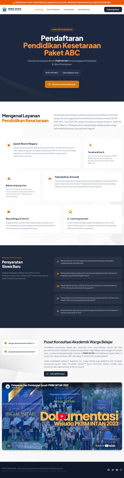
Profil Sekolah (53, 9)
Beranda (39, 9)
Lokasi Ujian (69, 9)
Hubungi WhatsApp (57, 374)
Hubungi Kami (113, 9)
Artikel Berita (84, 9)
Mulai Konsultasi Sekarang (63, 84)
